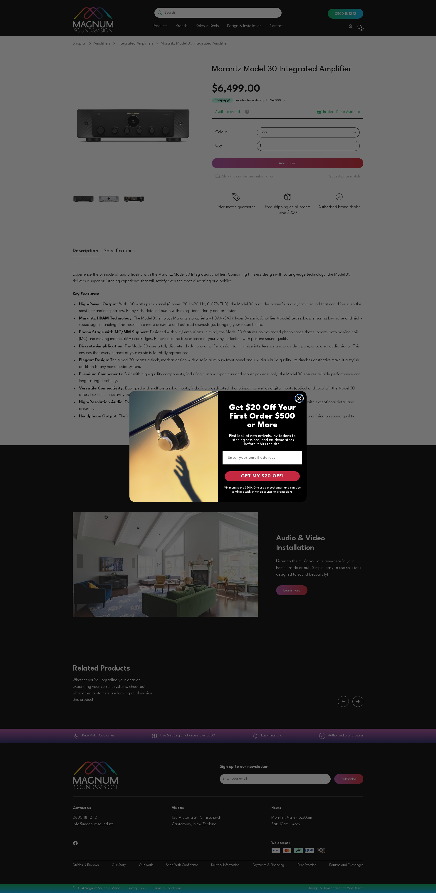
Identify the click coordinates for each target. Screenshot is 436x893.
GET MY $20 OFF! (262, 476)
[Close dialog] (299, 398)
